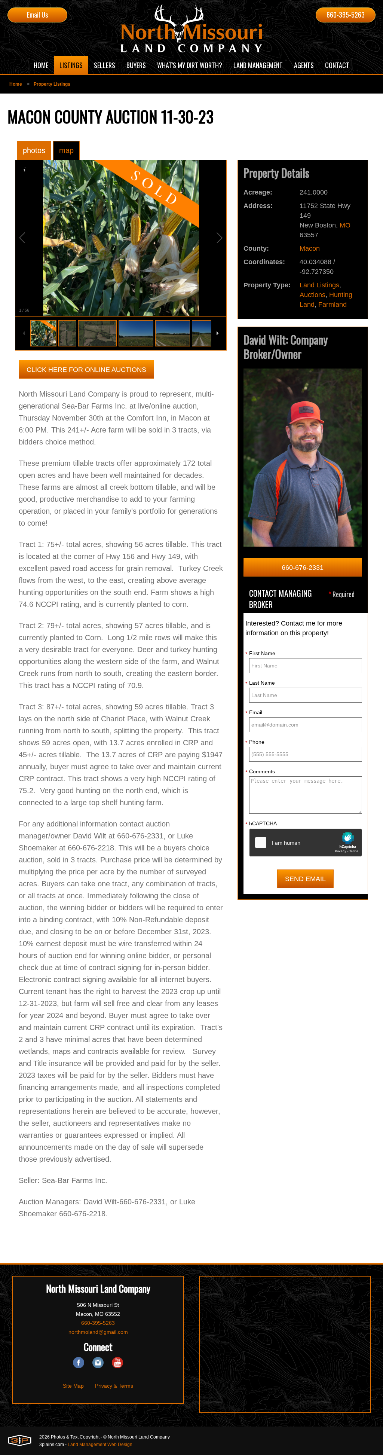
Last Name (260, 683)
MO (345, 225)
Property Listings (52, 84)
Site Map (73, 1386)
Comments (260, 771)
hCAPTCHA (261, 823)
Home (15, 84)
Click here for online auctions (86, 369)
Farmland (332, 304)
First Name (260, 653)
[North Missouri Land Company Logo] (191, 28)
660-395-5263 (346, 14)
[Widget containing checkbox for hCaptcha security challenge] (305, 842)
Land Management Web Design (100, 1444)
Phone (254, 742)
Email (253, 712)
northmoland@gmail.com (98, 1332)
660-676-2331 (303, 567)
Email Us (37, 14)
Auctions (312, 295)
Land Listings (319, 285)
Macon (310, 248)
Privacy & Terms (114, 1386)
